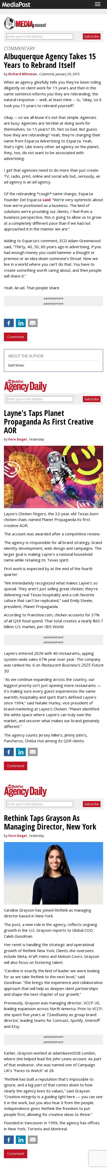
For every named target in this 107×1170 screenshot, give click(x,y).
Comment (15, 336)
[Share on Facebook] (9, 323)
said (46, 199)
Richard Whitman (22, 74)
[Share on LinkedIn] (21, 323)
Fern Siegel (17, 439)
